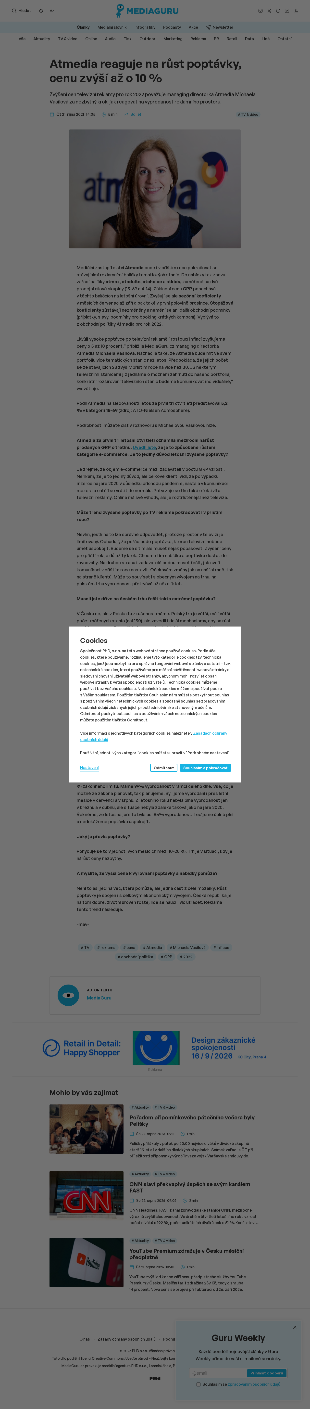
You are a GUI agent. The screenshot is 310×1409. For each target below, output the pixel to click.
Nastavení (89, 767)
